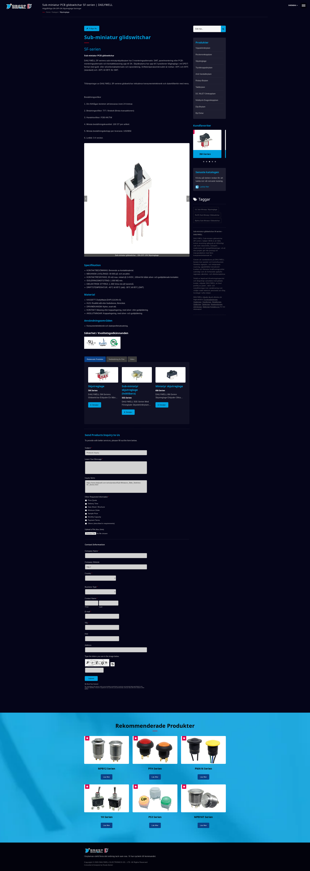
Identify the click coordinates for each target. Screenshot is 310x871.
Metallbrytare (216, 302)
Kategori (55, 12)
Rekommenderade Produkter (155, 725)
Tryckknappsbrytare (204, 68)
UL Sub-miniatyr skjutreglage (206, 209)
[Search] (223, 29)
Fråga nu (93, 28)
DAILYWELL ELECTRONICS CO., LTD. (115, 862)
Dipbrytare (206, 307)
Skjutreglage (64, 12)
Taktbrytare (200, 87)
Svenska (292, 5)
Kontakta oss (215, 307)
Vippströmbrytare (203, 48)
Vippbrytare (197, 302)
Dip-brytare (200, 107)
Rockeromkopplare (204, 55)
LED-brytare (197, 307)
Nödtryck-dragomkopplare (207, 100)
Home (48, 12)
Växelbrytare (206, 302)
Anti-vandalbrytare (204, 74)
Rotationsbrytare (216, 304)
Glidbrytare (197, 304)
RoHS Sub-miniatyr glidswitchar (207, 215)
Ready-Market (108, 865)
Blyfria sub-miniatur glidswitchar (207, 221)
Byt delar (200, 113)
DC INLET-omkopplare (206, 94)
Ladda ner (204, 186)
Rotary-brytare (202, 81)
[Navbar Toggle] (304, 5)
